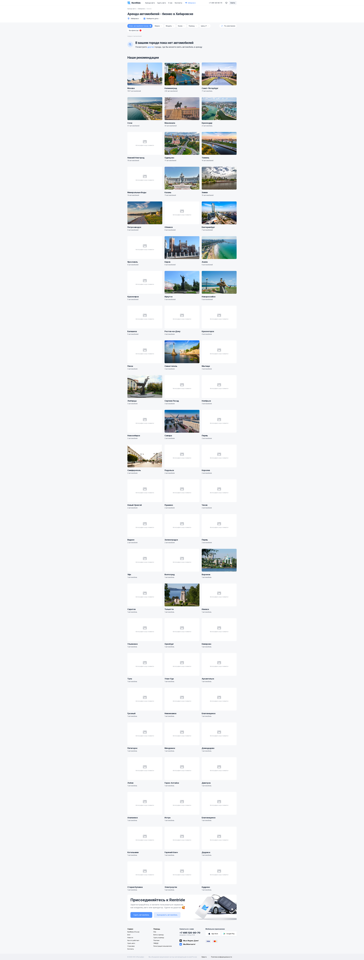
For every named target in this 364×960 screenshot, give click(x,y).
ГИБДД (155, 943)
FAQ (154, 932)
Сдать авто (161, 3)
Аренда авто (150, 3)
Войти (233, 3)
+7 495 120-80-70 (189, 932)
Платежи (156, 940)
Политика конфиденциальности (221, 957)
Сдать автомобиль (141, 915)
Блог (128, 935)
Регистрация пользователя (162, 946)
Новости (130, 937)
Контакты (178, 3)
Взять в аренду (158, 935)
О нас (170, 3)
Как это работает (133, 940)
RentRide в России (133, 932)
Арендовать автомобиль (167, 915)
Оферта (204, 957)
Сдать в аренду (158, 937)
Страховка (131, 946)
